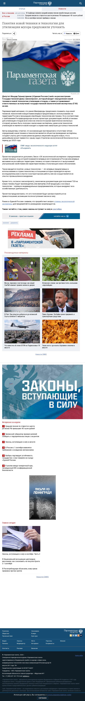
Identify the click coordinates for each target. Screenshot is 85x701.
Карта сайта (79, 655)
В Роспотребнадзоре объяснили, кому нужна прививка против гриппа (19, 570)
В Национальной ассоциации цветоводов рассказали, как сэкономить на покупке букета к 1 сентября (21, 561)
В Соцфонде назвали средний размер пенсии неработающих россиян (45, 13)
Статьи (22, 8)
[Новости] (68, 33)
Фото (33, 641)
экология (6, 223)
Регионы (5, 643)
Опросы (19, 641)
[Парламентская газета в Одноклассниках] (78, 635)
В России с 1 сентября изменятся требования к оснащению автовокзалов (18, 448)
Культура (34, 636)
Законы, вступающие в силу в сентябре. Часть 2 (21, 554)
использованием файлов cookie (59, 695)
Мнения (62, 641)
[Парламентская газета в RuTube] (81, 635)
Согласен (42, 698)
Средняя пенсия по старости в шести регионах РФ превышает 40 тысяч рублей (50, 15)
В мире (33, 633)
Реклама (19, 648)
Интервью (34, 643)
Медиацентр (21, 643)
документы (14, 223)
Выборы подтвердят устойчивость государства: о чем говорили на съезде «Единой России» (17, 457)
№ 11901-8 (76, 39)
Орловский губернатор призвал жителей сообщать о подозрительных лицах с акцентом (20, 435)
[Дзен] (76, 33)
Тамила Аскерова (12, 39)
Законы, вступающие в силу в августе (20, 442)
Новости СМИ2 (41, 354)
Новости (62, 8)
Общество (5, 633)
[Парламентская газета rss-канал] (71, 635)
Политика (5, 631)
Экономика (35, 631)
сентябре (57, 209)
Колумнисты (50, 643)
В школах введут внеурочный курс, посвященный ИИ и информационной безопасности (17, 468)
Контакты (5, 648)
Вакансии (34, 648)
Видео (4, 641)
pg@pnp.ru (26, 676)
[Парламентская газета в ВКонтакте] (73, 635)
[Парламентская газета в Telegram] (76, 635)
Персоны (49, 641)
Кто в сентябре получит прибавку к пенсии (36, 18)
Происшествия (7, 636)
